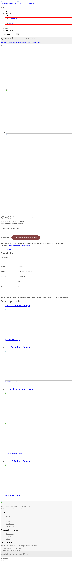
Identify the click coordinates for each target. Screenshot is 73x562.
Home (6, 11)
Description (8, 249)
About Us (8, 13)
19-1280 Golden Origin (12, 340)
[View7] (39, 213)
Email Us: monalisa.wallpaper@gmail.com (26, 237)
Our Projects (10, 526)
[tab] (38, 249)
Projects (7, 28)
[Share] (3, 558)
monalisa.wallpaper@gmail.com (10, 550)
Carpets (11, 21)
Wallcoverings (13, 19)
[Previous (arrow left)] (1, 560)
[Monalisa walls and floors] (17, 3)
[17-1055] (30, 87)
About (8, 519)
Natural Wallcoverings (10, 43)
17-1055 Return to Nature (33, 43)
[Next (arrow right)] (3, 560)
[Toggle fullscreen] (5, 558)
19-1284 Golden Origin (12, 381)
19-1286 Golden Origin (12, 495)
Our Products (10, 524)
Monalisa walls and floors (20, 554)
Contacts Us (9, 30)
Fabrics (11, 23)
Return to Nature (21, 43)
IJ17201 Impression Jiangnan (14, 453)
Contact (8, 521)
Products (8, 16)
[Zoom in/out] (7, 558)
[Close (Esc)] (1, 558)
